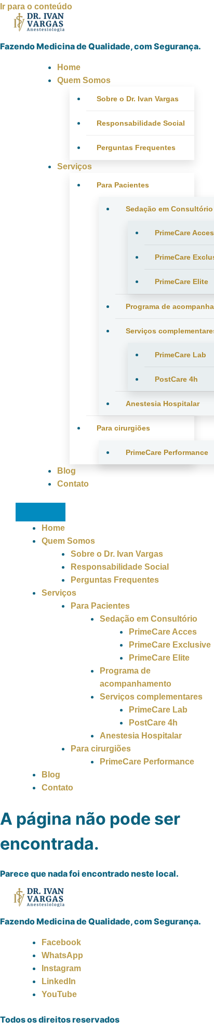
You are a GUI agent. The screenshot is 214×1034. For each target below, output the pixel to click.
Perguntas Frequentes (136, 147)
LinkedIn (59, 981)
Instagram (61, 968)
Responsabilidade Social (141, 123)
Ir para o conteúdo (36, 6)
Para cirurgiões (123, 428)
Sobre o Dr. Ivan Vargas (138, 99)
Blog (66, 470)
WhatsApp (62, 955)
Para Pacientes (123, 185)
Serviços (74, 166)
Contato (73, 483)
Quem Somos (84, 80)
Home (69, 67)
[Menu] (40, 512)
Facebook (61, 942)
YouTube (59, 994)
